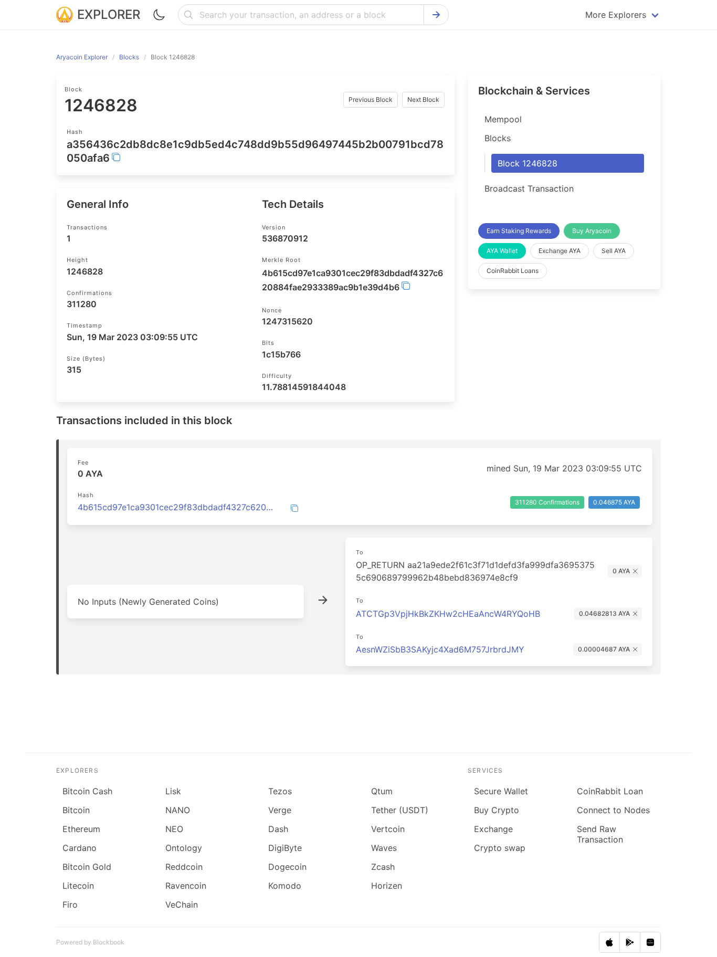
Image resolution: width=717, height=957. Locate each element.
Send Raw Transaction (600, 834)
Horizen (386, 885)
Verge (279, 810)
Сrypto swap (499, 848)
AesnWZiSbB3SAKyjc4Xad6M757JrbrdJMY (440, 649)
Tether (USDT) (399, 810)
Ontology (183, 848)
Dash (278, 829)
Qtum (382, 791)
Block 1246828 (527, 163)
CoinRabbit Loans (513, 271)
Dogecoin (287, 866)
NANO (177, 810)
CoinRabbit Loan (610, 791)
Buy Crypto (496, 810)
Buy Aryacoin (591, 231)
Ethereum (81, 829)
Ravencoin (185, 885)
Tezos (280, 791)
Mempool (503, 119)
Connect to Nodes (613, 810)
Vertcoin (388, 829)
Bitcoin (76, 810)
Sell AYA (614, 251)
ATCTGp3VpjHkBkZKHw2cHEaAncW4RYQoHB (448, 613)
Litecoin (78, 885)
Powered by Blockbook (90, 942)
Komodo (284, 885)
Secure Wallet (501, 791)
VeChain (181, 904)
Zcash (383, 866)
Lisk (173, 791)
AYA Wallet (502, 251)
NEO (174, 829)
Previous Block (371, 99)
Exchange (493, 829)
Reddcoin (184, 866)
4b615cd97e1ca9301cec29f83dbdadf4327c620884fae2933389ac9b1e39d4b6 (178, 507)
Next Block (423, 99)
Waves (384, 848)
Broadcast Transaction (529, 188)
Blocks (497, 138)
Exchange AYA (560, 251)
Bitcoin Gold (86, 866)
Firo (70, 904)
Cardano (79, 848)
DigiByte (285, 848)
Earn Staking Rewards (519, 231)
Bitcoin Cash (87, 791)
